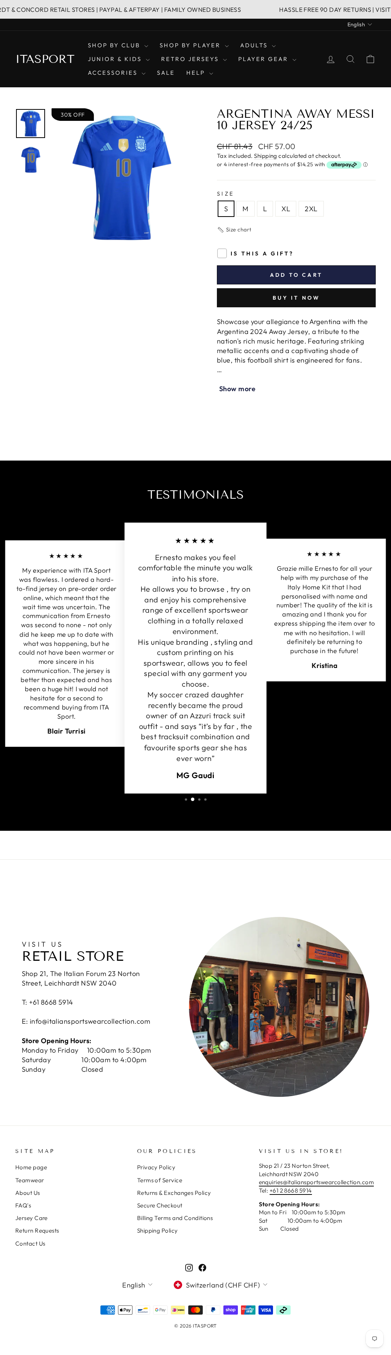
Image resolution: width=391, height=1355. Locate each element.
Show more (237, 388)
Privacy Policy (156, 1167)
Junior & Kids (116, 59)
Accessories (114, 72)
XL (285, 208)
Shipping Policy (157, 1230)
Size (225, 193)
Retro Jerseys (191, 59)
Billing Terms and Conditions (175, 1218)
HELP (196, 72)
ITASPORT (44, 59)
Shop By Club (115, 45)
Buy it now (296, 297)
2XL (311, 208)
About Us (27, 1192)
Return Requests (37, 1230)
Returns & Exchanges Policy (174, 1192)
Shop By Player (191, 45)
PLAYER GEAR (264, 59)
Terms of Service (159, 1180)
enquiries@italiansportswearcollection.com (316, 1182)
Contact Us (30, 1243)
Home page (31, 1167)
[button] (234, 230)
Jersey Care (31, 1218)
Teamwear (29, 1180)
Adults (255, 45)
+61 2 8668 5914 (291, 1190)
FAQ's (23, 1205)
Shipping (265, 155)
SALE (166, 72)
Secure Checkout (160, 1205)
